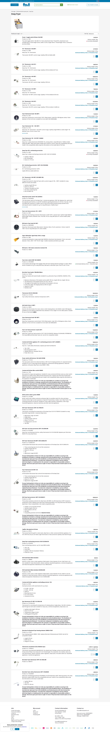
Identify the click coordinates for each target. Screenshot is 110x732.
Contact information (15, 710)
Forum (12, 718)
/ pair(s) (93, 647)
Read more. (24, 726)
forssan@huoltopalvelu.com (29, 1)
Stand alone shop (15, 714)
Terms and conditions (16, 711)
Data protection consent (15, 725)
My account (35, 711)
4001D (34, 312)
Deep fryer (16, 14)
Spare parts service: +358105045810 (84, 713)
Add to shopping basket (97, 56)
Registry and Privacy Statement (18, 720)
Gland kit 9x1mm (45, 512)
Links (12, 717)
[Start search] (61, 4)
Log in (34, 710)
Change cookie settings (16, 721)
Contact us (13, 713)
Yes (17, 729)
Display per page (15, 33)
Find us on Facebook (59, 722)
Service (12, 716)
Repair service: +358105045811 (83, 714)
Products (15, 4)
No (12, 729)
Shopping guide (36, 714)
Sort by (86, 33)
